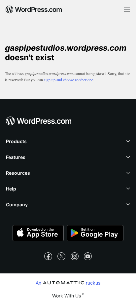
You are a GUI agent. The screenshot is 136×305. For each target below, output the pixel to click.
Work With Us (66, 295)
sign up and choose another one (68, 79)
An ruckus (68, 283)
